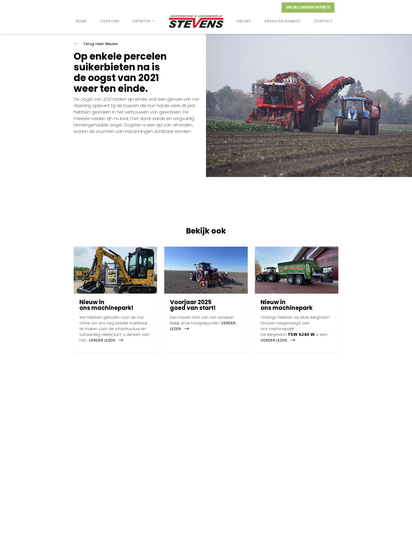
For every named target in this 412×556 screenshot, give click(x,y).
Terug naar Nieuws (100, 44)
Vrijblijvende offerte (308, 7)
